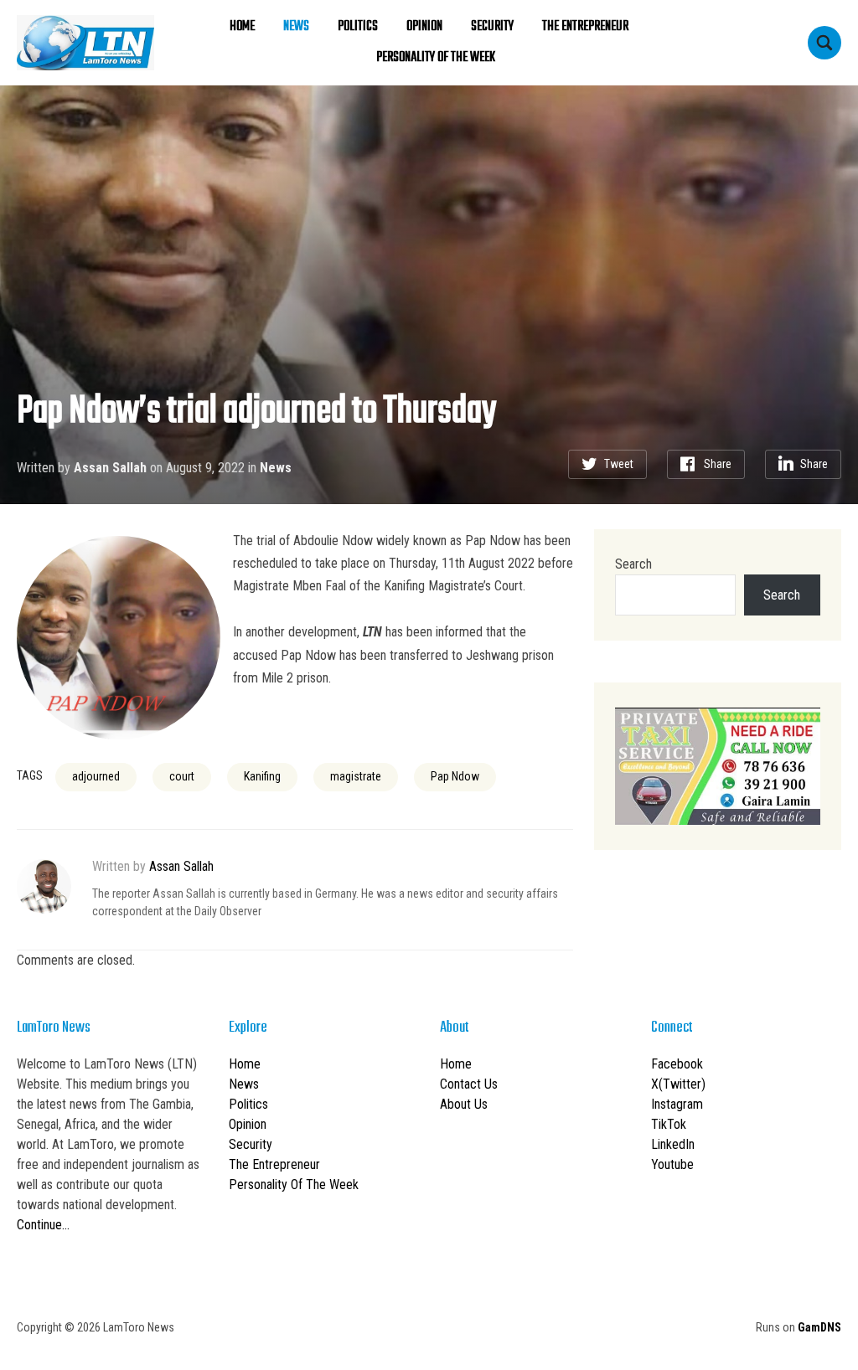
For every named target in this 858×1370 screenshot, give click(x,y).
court (181, 776)
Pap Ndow (455, 776)
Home (242, 27)
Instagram (677, 1104)
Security (492, 27)
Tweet (618, 464)
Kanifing (262, 776)
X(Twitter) (678, 1084)
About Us (464, 1104)
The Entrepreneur (585, 27)
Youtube (672, 1164)
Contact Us (469, 1084)
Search (633, 564)
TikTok (668, 1124)
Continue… (43, 1225)
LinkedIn (673, 1144)
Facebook (677, 1064)
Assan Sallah (110, 468)
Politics (358, 27)
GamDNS (819, 1327)
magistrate (355, 776)
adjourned (96, 776)
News (296, 27)
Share (717, 464)
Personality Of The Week (435, 58)
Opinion (424, 27)
